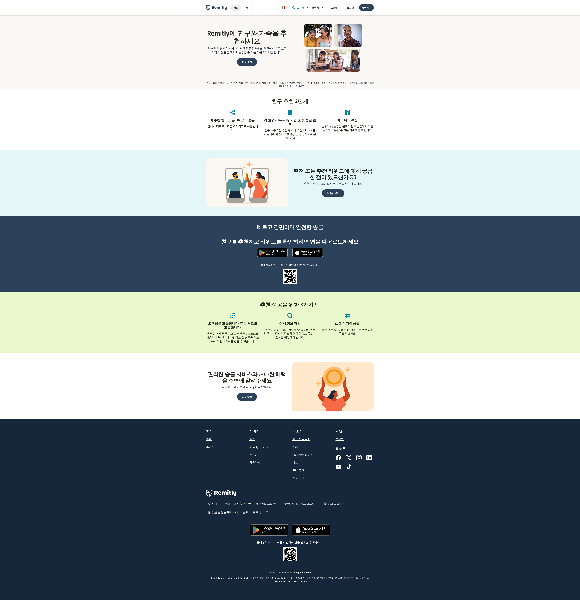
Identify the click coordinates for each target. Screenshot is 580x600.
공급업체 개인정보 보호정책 (300, 503)
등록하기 (366, 7)
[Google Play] (272, 252)
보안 (245, 512)
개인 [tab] (236, 7)
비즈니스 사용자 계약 (238, 503)
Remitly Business (259, 447)
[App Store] (307, 252)
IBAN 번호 (298, 470)
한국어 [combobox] (315, 7)
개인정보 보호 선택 (333, 503)
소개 (209, 439)
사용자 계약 (213, 503)
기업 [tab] (246, 7)
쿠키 (268, 512)
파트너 (296, 462)
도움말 (334, 7)
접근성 (257, 512)
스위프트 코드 (300, 447)
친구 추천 (298, 478)
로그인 (350, 7)
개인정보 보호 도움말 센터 (222, 512)
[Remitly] (216, 7)
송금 (252, 439)
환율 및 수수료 (301, 439)
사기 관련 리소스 (302, 455)
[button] (285, 8)
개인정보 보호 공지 (267, 503)
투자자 (210, 447)
